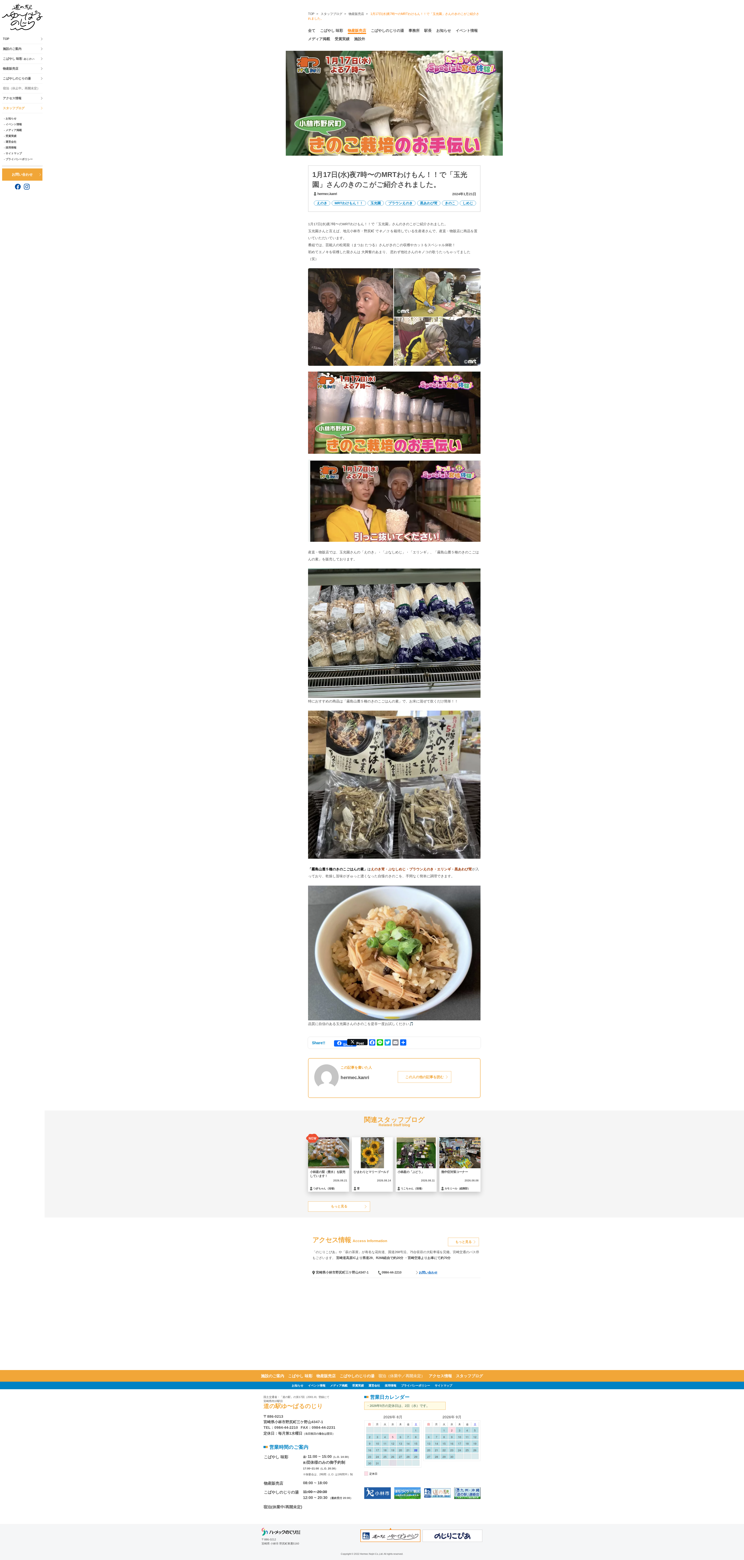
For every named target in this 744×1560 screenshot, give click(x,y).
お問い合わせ (22, 174)
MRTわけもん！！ (349, 203)
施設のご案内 (12, 48)
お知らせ (11, 118)
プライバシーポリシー (19, 159)
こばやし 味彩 (19, 58)
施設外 (359, 39)
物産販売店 (10, 68)
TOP (6, 39)
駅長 (428, 30)
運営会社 (11, 141)
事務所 (414, 30)
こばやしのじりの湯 (17, 78)
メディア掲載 (14, 130)
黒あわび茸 (428, 203)
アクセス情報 (12, 98)
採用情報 (11, 147)
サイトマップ (14, 153)
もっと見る (339, 1206)
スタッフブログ (14, 108)
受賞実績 (11, 135)
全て (311, 30)
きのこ (450, 203)
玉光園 (375, 203)
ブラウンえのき (400, 203)
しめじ (468, 203)
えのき (322, 203)
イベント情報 (14, 124)
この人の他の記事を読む (424, 1077)
